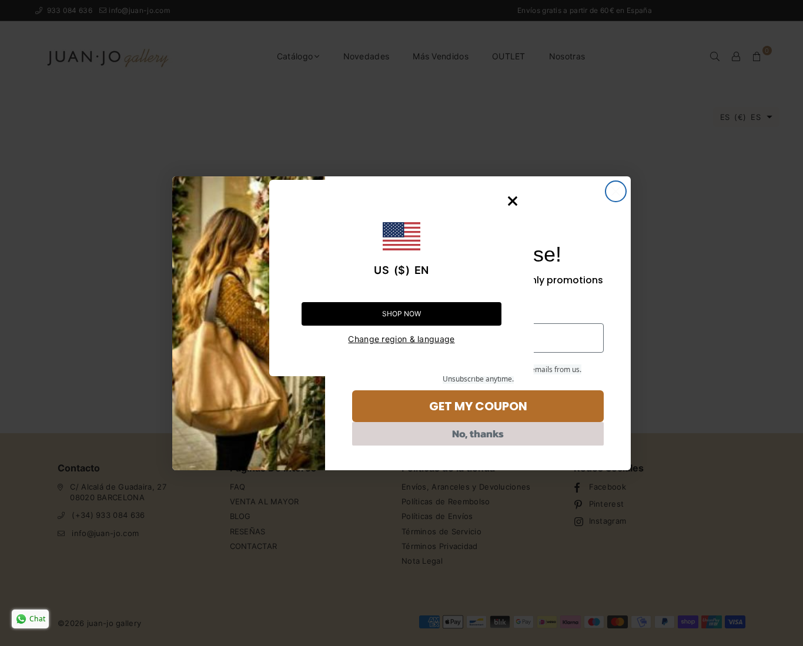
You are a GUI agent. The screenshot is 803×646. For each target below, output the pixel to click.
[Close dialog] (615, 191)
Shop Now (401, 313)
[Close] (512, 201)
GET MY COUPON (478, 406)
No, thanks (478, 433)
